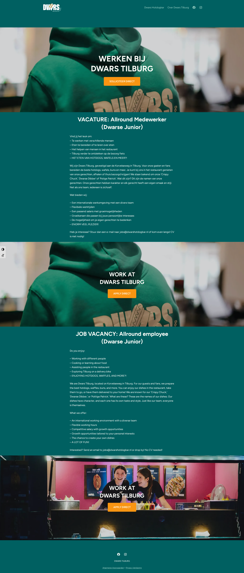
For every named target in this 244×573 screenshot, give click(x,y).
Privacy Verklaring (134, 568)
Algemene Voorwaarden (113, 568)
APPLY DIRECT (122, 293)
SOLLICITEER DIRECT (122, 81)
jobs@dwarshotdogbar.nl (134, 232)
